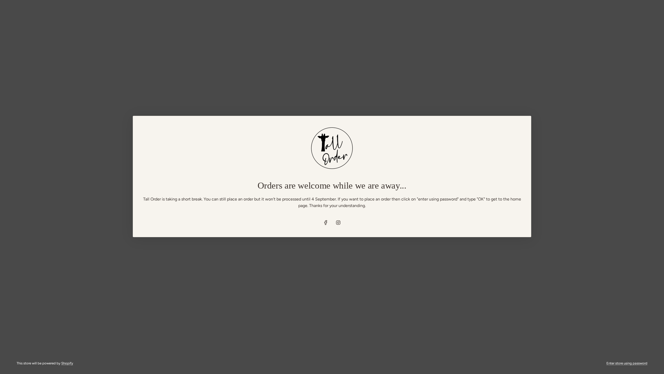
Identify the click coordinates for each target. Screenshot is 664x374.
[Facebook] (325, 222)
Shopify (67, 363)
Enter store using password (626, 363)
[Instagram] (338, 222)
